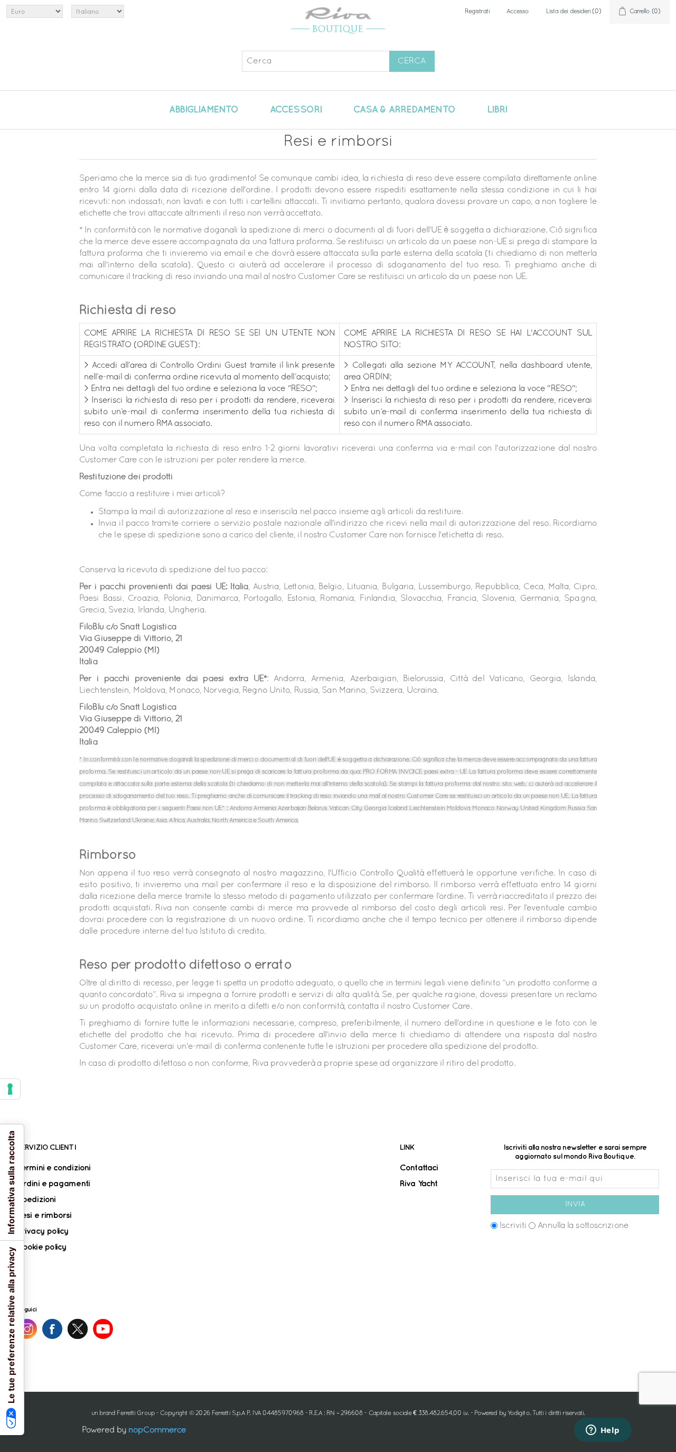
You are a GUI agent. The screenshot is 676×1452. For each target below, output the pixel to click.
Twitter (78, 1329)
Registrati (477, 11)
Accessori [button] (296, 110)
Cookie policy (42, 1247)
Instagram (27, 1329)
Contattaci (419, 1168)
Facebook (52, 1329)
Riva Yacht (418, 1184)
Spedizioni (36, 1200)
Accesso (517, 11)
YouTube (103, 1329)
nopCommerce (157, 1430)
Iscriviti (513, 1226)
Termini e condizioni (53, 1168)
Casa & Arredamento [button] (404, 110)
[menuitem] (203, 110)
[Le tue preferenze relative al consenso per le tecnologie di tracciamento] (10, 1089)
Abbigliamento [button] (203, 110)
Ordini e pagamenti (53, 1184)
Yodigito (519, 1413)
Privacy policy (43, 1231)
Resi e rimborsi (44, 1216)
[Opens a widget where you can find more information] (603, 1431)
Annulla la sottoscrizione (583, 1226)
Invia (575, 1204)
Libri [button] (497, 110)
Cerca (412, 61)
